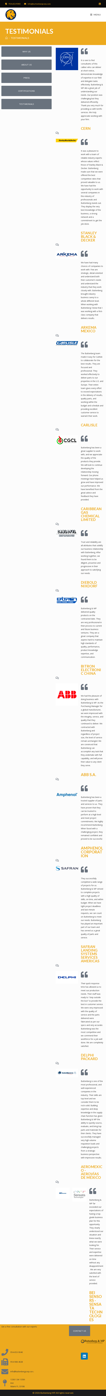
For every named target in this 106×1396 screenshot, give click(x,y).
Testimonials (20, 37)
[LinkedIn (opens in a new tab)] (99, 3)
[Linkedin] (84, 1356)
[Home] (6, 37)
